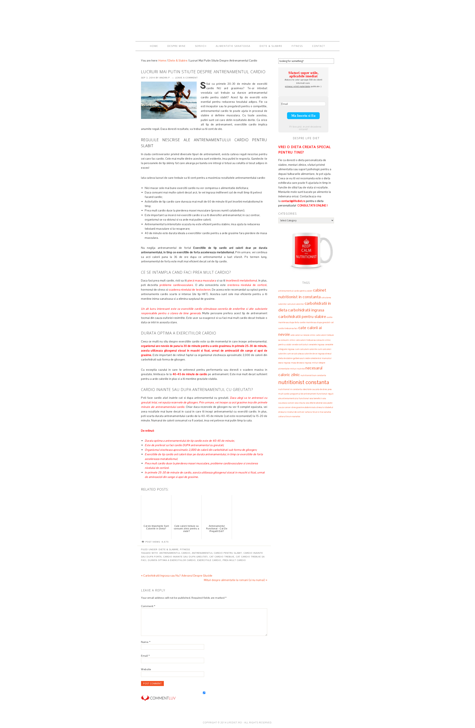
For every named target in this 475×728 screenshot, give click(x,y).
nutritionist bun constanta (313, 375)
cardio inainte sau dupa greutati (185, 556)
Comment (148, 606)
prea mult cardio (234, 560)
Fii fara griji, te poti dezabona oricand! (305, 128)
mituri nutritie (297, 368)
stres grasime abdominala (303, 407)
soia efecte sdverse (314, 403)
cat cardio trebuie (221, 556)
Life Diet (237, 19)
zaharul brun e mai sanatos (318, 412)
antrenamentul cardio (174, 552)
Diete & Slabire (168, 549)
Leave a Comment (186, 77)
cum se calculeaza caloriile (299, 353)
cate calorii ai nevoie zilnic (303, 335)
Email (145, 655)
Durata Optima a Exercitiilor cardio (172, 560)
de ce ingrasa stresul (322, 353)
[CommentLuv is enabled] (158, 703)
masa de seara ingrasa (301, 362)
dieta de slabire (285, 358)
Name (145, 642)
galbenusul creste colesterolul (307, 358)
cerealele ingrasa (316, 344)
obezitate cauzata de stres (315, 389)
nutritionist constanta (303, 382)
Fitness (185, 549)
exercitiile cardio (209, 560)
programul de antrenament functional (308, 393)
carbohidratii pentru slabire (302, 316)
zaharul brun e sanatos (289, 416)
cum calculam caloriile (306, 349)
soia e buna (300, 403)
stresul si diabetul (324, 407)
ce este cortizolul (300, 344)
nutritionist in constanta (290, 389)
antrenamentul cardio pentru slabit (217, 552)
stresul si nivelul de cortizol (291, 412)
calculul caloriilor (295, 304)
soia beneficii (316, 398)
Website (146, 669)
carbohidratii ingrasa (306, 310)
